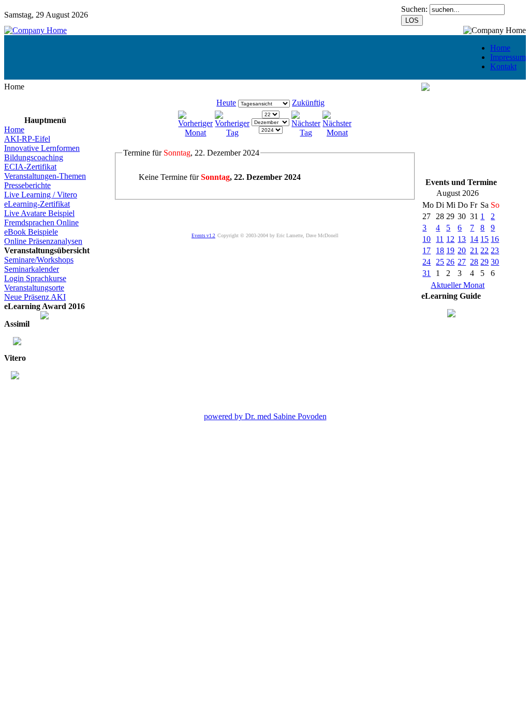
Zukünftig (308, 102)
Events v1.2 (203, 235)
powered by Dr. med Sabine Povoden (265, 416)
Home (500, 47)
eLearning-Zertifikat (37, 203)
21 (474, 250)
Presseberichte (27, 185)
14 (474, 239)
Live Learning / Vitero (40, 194)
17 (426, 250)
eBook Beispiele (31, 231)
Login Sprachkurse (35, 278)
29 (484, 261)
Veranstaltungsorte (34, 287)
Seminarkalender (31, 269)
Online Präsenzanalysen (43, 241)
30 (495, 261)
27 (462, 261)
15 (484, 239)
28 (474, 261)
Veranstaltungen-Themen (45, 176)
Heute (226, 102)
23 (495, 250)
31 (426, 273)
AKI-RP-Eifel (27, 138)
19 (450, 250)
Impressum (508, 57)
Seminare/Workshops (38, 259)
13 (462, 239)
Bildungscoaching (33, 157)
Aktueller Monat (457, 285)
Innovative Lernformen (42, 148)
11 (440, 239)
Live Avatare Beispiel (39, 213)
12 (450, 239)
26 (450, 261)
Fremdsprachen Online (41, 222)
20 (462, 250)
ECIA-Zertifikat (30, 166)
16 (495, 239)
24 (426, 261)
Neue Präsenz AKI (35, 297)
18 (440, 250)
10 (426, 239)
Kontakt (503, 66)
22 (484, 250)
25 (440, 261)
